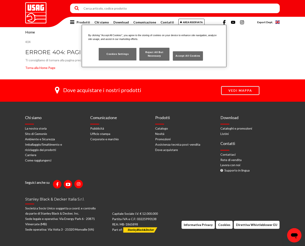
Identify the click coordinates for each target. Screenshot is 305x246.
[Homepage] (35, 11)
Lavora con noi (230, 165)
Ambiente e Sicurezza (40, 139)
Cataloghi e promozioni (236, 128)
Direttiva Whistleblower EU (256, 225)
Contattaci (228, 154)
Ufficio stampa (100, 134)
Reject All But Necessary (154, 54)
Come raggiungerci (38, 160)
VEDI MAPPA (240, 90)
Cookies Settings (118, 54)
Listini (224, 134)
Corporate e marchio (104, 139)
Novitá (159, 134)
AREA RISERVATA (193, 22)
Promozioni (163, 139)
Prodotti (83, 22)
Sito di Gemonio (36, 134)
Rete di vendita (231, 160)
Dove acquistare (166, 150)
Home (30, 32)
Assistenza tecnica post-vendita (177, 144)
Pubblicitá (97, 128)
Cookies (224, 225)
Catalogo (161, 128)
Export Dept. (265, 22)
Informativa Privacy (198, 225)
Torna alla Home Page (40, 68)
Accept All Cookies (187, 55)
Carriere (30, 155)
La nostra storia (36, 128)
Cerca (77, 8)
